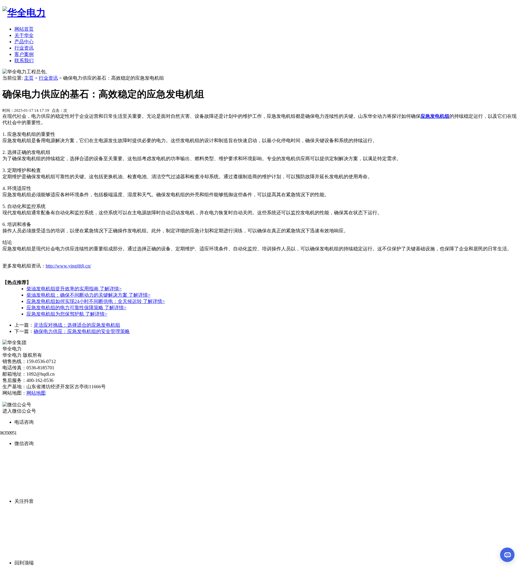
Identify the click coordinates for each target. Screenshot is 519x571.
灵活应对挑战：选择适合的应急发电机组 (77, 325)
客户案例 (24, 54)
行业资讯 (24, 47)
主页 (29, 78)
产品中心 (24, 41)
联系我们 (24, 60)
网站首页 (24, 29)
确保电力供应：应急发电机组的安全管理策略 (82, 331)
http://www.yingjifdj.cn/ (68, 265)
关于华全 (24, 35)
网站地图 (36, 392)
